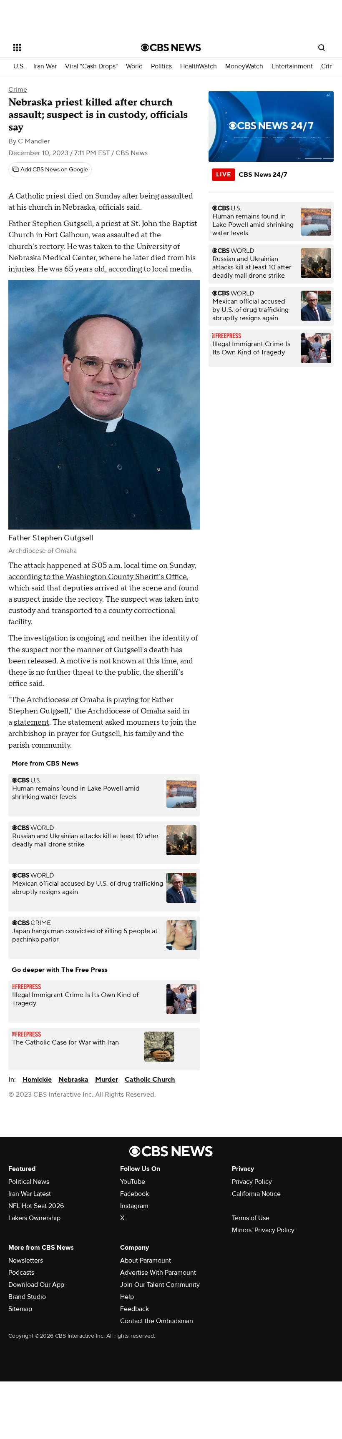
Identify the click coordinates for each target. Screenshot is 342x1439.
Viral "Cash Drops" (91, 66)
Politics (161, 66)
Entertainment (292, 66)
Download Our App (36, 1284)
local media (171, 269)
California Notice (256, 1193)
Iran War (45, 66)
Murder (106, 1079)
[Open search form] (321, 47)
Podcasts (21, 1272)
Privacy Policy (252, 1181)
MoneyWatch (244, 66)
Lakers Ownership (34, 1218)
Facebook (134, 1193)
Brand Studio (27, 1296)
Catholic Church (150, 1079)
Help (127, 1296)
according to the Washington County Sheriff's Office (97, 577)
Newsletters (25, 1260)
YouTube (132, 1181)
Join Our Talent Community (160, 1284)
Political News (28, 1181)
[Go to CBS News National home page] (171, 47)
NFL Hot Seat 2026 (36, 1206)
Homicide (37, 1079)
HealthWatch (198, 66)
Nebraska (73, 1079)
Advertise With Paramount (158, 1272)
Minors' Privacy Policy (263, 1230)
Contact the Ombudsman (156, 1321)
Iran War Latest (29, 1193)
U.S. (19, 66)
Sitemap (20, 1309)
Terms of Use (250, 1218)
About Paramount (145, 1260)
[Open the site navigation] (65, 47)
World (134, 66)
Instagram (134, 1206)
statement (31, 722)
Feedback (134, 1309)
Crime (330, 66)
